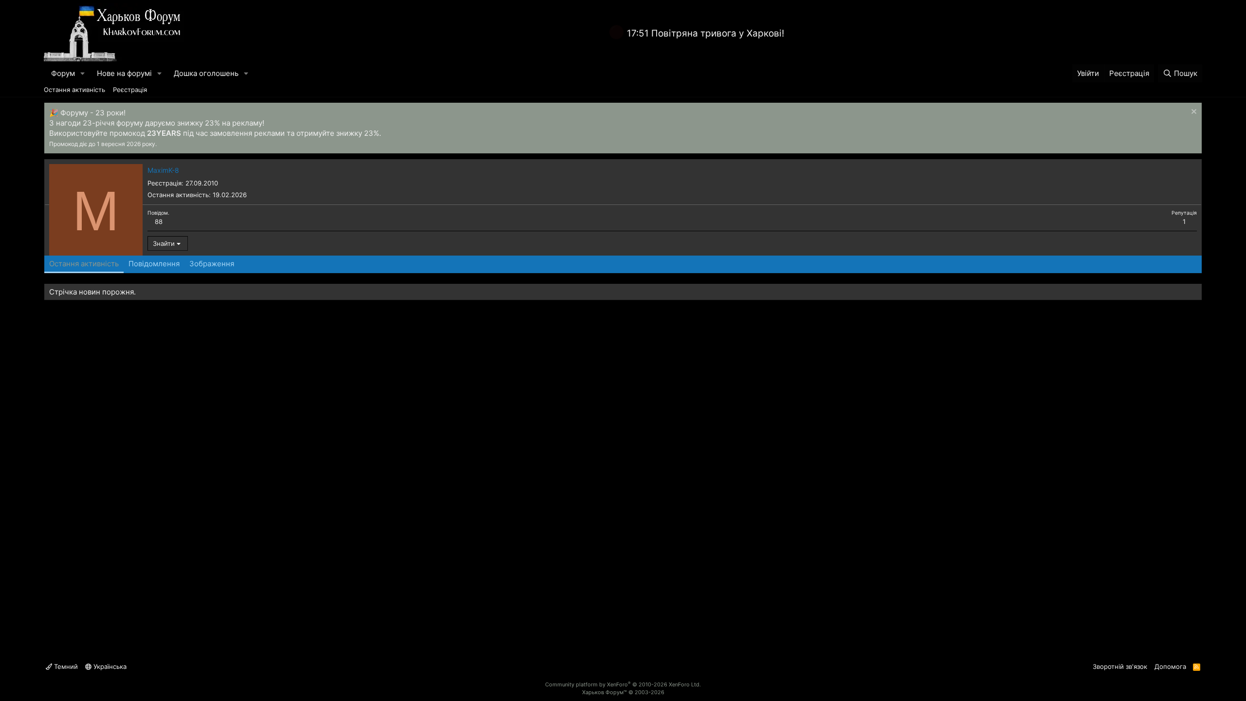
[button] (83, 73)
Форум (63, 73)
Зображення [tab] (211, 263)
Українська (109, 666)
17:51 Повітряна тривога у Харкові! (705, 33)
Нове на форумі (124, 73)
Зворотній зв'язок (1120, 666)
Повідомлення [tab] (154, 263)
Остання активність (74, 89)
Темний (65, 666)
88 (159, 221)
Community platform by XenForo (623, 684)
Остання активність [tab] (84, 263)
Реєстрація (130, 89)
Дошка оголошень (206, 73)
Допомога (1170, 666)
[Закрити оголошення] (1193, 113)
